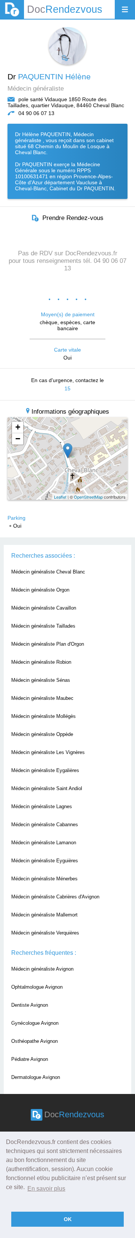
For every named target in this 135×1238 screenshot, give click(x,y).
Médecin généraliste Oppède (42, 734)
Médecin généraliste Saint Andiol (46, 788)
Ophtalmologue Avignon (37, 987)
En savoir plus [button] (46, 1188)
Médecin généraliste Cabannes (44, 824)
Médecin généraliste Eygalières (45, 770)
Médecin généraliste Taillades (43, 626)
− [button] (17, 438)
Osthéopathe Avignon (34, 1041)
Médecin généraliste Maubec (42, 698)
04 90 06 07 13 (36, 113)
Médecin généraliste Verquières (45, 933)
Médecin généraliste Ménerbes (44, 878)
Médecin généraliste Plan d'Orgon (47, 644)
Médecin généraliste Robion (41, 662)
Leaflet (60, 497)
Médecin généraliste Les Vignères (48, 752)
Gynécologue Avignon (34, 1023)
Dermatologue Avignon (35, 1077)
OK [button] (68, 1219)
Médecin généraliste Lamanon (43, 842)
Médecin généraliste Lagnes (41, 806)
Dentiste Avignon (29, 1005)
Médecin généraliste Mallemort (44, 915)
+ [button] (17, 427)
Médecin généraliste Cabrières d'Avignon (55, 897)
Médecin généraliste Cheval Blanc (48, 572)
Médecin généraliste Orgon (40, 590)
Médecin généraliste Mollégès (43, 716)
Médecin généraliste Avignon (42, 969)
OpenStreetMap (88, 497)
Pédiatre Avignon (29, 1059)
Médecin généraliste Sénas (40, 680)
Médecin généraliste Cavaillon (43, 608)
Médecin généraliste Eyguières (44, 860)
